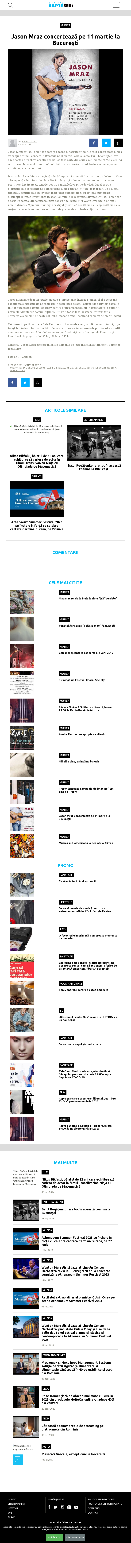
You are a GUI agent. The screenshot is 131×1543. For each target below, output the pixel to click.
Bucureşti (29, 367)
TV (61, 1010)
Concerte (71, 367)
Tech (63, 929)
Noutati (12, 1499)
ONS (10, 1513)
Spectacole (17, 370)
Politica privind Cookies (102, 1499)
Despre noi (94, 1508)
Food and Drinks (71, 983)
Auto (46, 1446)
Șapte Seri (29, 141)
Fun (93, 367)
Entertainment (94, 419)
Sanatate (66, 875)
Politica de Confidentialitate (105, 1504)
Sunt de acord (54, 1537)
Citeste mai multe (75, 1537)
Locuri (101, 367)
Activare (16, 367)
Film (37, 419)
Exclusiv (85, 367)
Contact (93, 1513)
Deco (45, 1388)
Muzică (111, 367)
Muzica (65, 25)
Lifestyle (66, 902)
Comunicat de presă (50, 367)
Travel (12, 1517)
